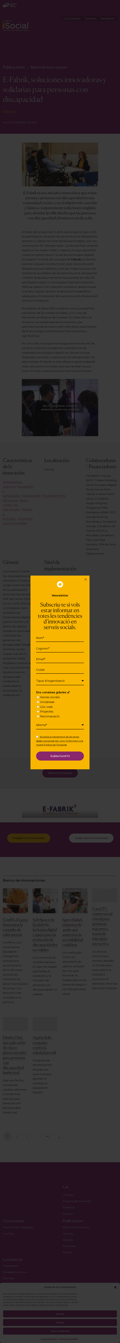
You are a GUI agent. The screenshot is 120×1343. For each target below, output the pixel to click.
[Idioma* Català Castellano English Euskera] (60, 725)
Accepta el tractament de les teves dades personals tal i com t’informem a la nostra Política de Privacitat (59, 740)
